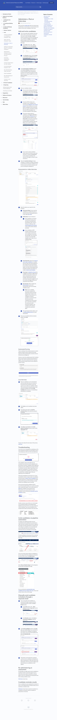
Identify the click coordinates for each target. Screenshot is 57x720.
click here (20, 444)
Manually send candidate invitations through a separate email (49, 29)
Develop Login (45, 2)
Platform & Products (7, 95)
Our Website (28, 2)
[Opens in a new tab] (28, 707)
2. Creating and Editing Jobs (8, 24)
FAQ (4, 102)
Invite (5, 32)
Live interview (47, 22)
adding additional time (28, 312)
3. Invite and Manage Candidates (7, 27)
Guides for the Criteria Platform (7, 17)
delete (19, 488)
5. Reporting (5, 84)
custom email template (30, 270)
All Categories (20, 11)
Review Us (33, 2)
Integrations (5, 93)
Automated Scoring (48, 21)
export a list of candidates (31, 478)
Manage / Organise (7, 30)
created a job (26, 25)
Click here (32, 116)
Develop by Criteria (7, 14)
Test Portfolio (6, 99)
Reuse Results (25, 285)
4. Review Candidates (7, 82)
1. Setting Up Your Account (7, 20)
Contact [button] (51, 2)
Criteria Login (39, 2)
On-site (29, 214)
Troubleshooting (47, 24)
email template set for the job (31, 225)
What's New (5, 104)
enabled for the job (32, 272)
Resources (5, 97)
